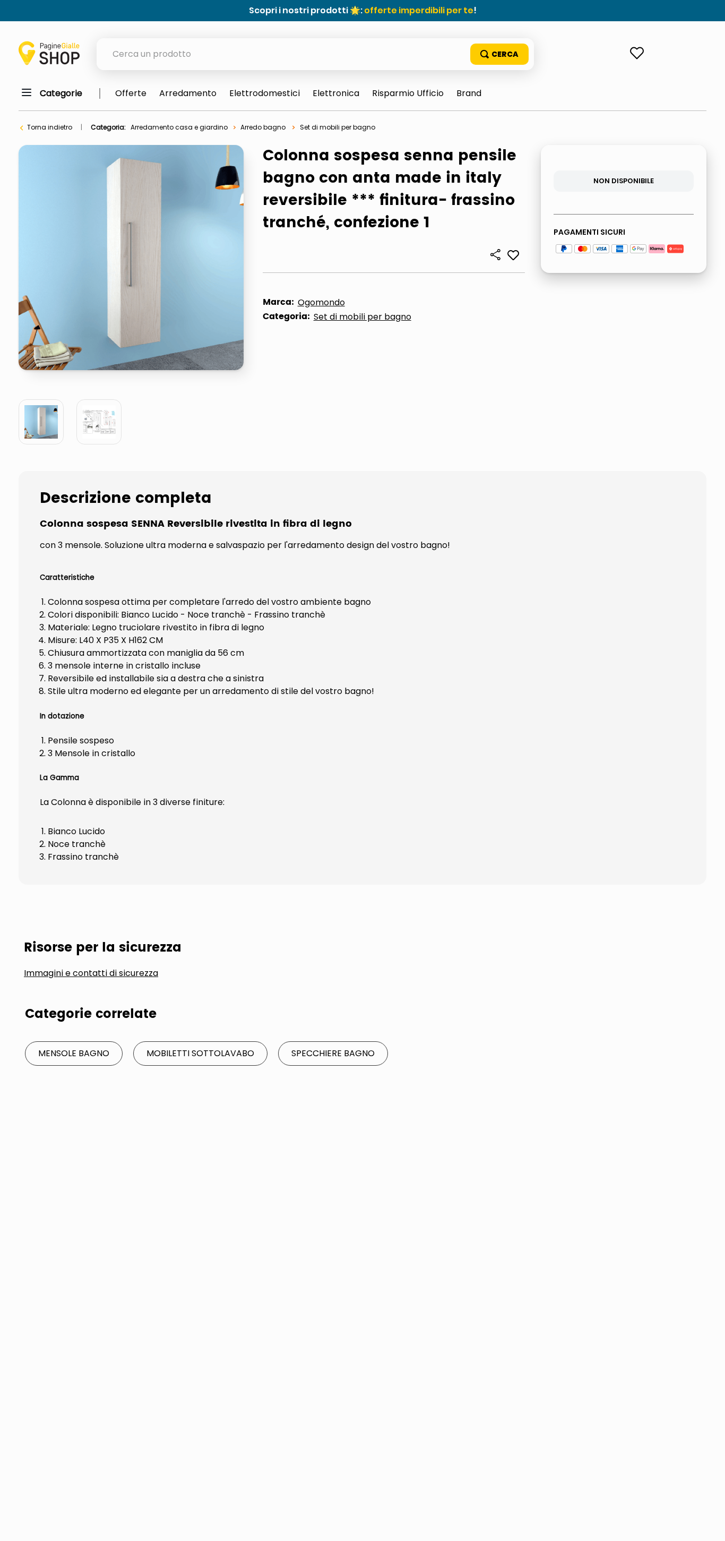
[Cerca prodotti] (499, 54)
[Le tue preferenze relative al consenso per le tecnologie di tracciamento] (706, 1522)
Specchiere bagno (333, 1053)
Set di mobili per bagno (337, 127)
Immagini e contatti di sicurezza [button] (91, 973)
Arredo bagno (263, 127)
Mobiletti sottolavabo (200, 1053)
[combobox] (315, 54)
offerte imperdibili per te (418, 10)
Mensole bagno (73, 1053)
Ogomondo (321, 302)
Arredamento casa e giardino (179, 127)
